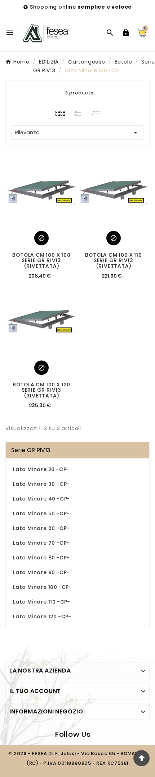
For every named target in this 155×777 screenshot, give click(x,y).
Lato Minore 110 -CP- (41, 601)
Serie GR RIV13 (30, 450)
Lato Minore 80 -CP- (41, 557)
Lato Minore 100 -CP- (42, 587)
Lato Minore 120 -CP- (42, 616)
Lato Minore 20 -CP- (41, 469)
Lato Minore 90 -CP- (41, 572)
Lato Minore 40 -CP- (41, 498)
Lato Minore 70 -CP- (41, 542)
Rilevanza (77, 132)
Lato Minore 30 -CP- (41, 484)
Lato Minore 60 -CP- (41, 528)
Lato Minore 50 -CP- (41, 513)
